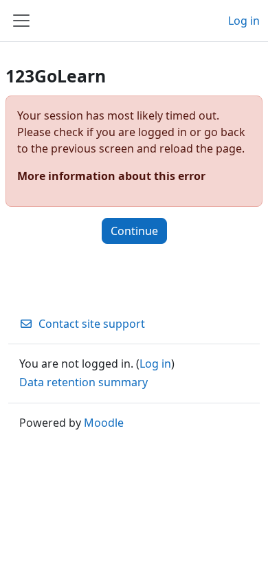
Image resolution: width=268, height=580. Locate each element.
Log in (244, 20)
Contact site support (91, 323)
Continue (134, 230)
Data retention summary (83, 382)
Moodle (104, 422)
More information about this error (111, 175)
